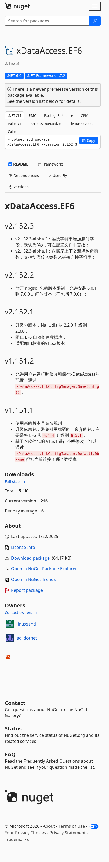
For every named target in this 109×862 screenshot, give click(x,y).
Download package (30, 558)
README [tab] (20, 164)
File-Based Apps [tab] (81, 123)
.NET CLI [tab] (14, 115)
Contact (15, 702)
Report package (27, 590)
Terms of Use (71, 826)
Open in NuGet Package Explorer (44, 569)
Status (13, 728)
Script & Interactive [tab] (46, 123)
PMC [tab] (32, 115)
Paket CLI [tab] (15, 123)
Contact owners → (21, 612)
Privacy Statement (67, 833)
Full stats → (15, 481)
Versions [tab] (20, 186)
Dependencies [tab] (25, 175)
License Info (23, 547)
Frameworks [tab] (52, 164)
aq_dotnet (27, 638)
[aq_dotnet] (10, 638)
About (49, 826)
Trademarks (17, 839)
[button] (88, 140)
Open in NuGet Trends (33, 579)
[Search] (95, 21)
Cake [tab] (12, 131)
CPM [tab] (84, 115)
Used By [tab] (59, 175)
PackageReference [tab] (58, 115)
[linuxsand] (10, 624)
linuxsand (26, 624)
